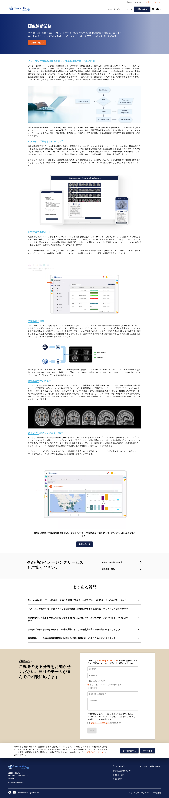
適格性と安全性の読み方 (121, 771)
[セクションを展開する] (138, 600)
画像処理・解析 (118, 775)
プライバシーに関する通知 (151, 793)
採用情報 (93, 688)
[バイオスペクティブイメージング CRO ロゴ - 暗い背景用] (18, 768)
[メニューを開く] (158, 9)
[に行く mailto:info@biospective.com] (14, 792)
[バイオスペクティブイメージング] (19, 9)
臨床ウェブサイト (153, 2)
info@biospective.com (106, 660)
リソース (128, 9)
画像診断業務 (117, 779)
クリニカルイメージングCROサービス (105, 684)
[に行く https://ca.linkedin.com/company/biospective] (9, 793)
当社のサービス (119, 766)
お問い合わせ (155, 766)
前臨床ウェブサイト (135, 2)
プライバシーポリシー (100, 722)
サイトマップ (134, 793)
